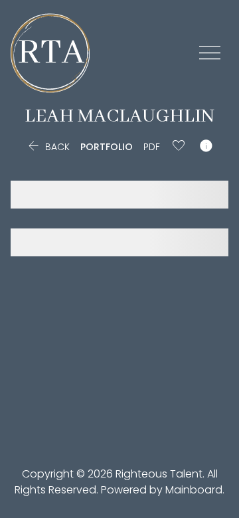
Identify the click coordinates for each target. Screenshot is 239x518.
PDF (151, 146)
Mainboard (193, 489)
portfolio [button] (106, 146)
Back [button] (47, 146)
